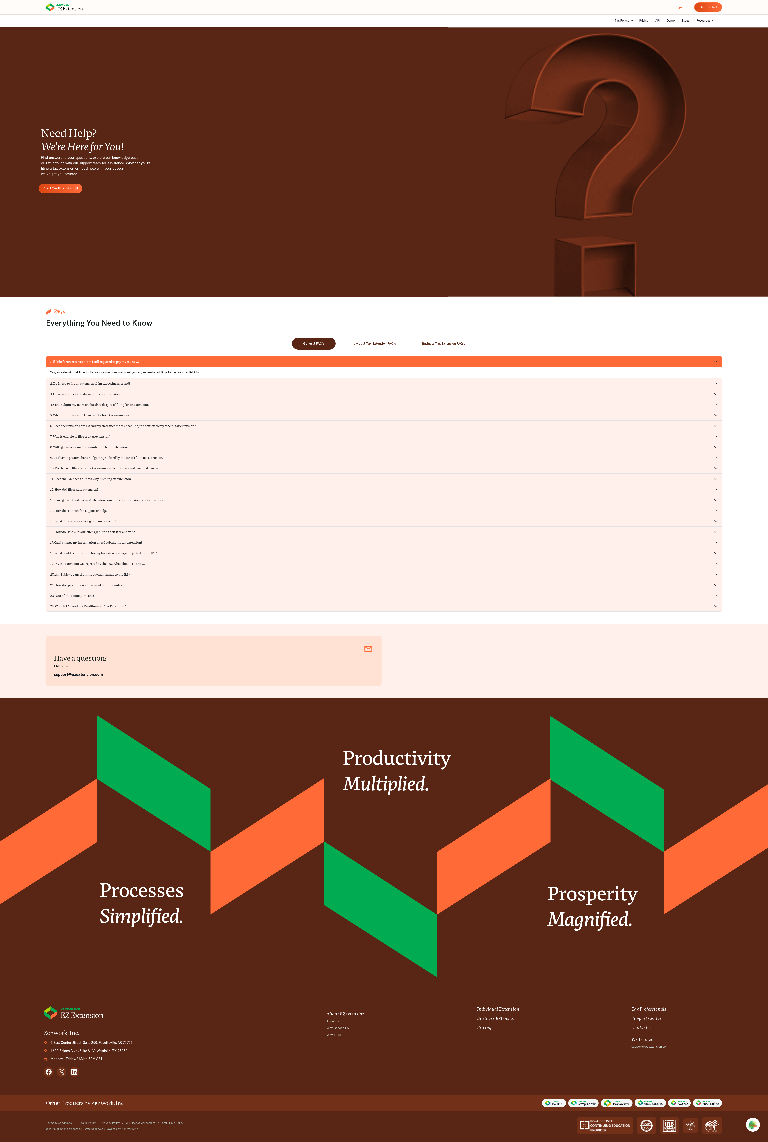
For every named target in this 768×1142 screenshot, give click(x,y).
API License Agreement (140, 1123)
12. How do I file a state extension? (74, 489)
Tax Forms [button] (622, 21)
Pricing (643, 21)
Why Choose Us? (338, 1028)
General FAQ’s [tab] (313, 343)
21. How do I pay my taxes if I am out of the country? (86, 585)
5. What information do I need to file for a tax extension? (90, 415)
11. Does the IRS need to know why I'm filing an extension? (91, 479)
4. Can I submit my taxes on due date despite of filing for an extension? (99, 405)
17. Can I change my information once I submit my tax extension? (96, 542)
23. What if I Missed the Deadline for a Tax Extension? (88, 606)
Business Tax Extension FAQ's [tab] (443, 343)
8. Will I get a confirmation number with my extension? (89, 447)
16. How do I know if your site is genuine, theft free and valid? (93, 532)
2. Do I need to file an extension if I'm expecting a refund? (90, 383)
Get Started (708, 7)
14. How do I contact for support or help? (78, 511)
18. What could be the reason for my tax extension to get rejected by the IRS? (103, 553)
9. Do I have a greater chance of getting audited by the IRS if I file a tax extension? (107, 458)
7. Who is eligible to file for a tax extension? (80, 436)
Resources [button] (704, 21)
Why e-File (334, 1035)
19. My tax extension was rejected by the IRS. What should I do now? (98, 564)
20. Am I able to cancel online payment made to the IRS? (90, 574)
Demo (671, 21)
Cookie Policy (87, 1123)
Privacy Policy (111, 1123)
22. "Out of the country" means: (72, 596)
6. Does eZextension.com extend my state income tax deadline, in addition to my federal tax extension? (123, 426)
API (657, 21)
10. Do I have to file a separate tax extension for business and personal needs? (104, 468)
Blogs (685, 21)
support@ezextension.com (78, 674)
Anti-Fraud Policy (172, 1123)
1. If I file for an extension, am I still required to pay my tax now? (95, 362)
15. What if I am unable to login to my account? (83, 521)
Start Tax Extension (58, 188)
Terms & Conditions (59, 1123)
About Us (333, 1021)
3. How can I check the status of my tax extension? (85, 394)
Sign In (680, 7)
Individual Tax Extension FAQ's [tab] (373, 343)
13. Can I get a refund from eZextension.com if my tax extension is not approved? (107, 500)
